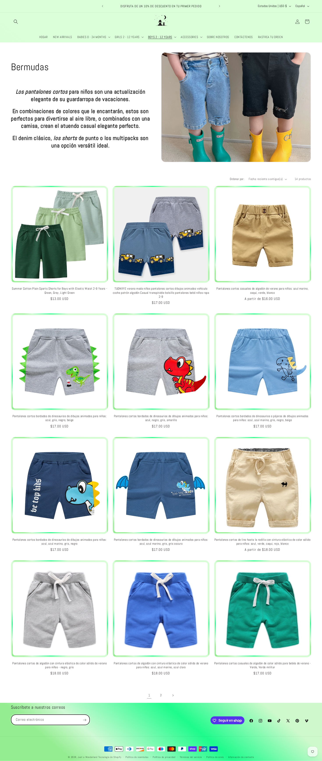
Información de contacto (241, 756)
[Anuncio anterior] (102, 6)
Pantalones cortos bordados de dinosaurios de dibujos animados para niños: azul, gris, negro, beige (59, 418)
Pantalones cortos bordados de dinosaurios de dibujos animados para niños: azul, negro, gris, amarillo (161, 418)
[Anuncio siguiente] (219, 6)
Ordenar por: (237, 179)
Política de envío (215, 756)
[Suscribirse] (84, 720)
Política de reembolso (137, 756)
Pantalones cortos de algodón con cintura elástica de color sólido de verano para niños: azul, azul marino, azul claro (161, 665)
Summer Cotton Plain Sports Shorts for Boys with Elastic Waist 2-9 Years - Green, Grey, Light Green (59, 290)
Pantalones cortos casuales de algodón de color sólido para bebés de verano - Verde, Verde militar (262, 665)
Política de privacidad (164, 756)
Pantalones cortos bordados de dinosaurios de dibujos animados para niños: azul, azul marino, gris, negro (59, 542)
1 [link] (149, 695)
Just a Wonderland (87, 757)
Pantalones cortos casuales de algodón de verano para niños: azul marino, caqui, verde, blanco (262, 290)
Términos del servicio (191, 756)
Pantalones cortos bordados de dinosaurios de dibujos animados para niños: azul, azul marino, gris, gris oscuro (161, 542)
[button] (16, 21)
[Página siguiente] (173, 695)
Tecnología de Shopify (109, 757)
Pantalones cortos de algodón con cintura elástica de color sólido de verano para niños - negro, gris (59, 665)
